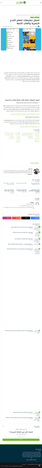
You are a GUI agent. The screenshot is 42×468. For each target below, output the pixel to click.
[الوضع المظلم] (1, 3)
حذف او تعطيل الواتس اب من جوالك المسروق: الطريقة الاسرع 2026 (20, 244)
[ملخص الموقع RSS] (36, 459)
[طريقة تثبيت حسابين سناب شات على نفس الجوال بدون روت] (36, 229)
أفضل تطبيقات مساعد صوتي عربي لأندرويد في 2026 (21, 190)
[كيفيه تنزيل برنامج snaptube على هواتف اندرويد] (36, 240)
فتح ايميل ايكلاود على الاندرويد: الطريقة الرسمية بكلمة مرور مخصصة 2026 (19, 330)
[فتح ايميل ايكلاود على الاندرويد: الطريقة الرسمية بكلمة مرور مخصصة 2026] (36, 370)
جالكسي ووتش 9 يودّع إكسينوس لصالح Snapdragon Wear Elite (34, 191)
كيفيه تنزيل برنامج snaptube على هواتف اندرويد (24, 239)
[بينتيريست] (32, 459)
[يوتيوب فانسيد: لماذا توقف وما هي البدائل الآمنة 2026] (36, 235)
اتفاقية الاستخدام (14, 466)
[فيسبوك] (30, 174)
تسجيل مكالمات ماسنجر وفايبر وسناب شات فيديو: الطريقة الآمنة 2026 (20, 249)
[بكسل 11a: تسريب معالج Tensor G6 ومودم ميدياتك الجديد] (8, 186)
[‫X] (33, 459)
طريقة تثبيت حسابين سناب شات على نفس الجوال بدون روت (22, 227)
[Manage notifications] (39, 465)
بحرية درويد (23, 464)
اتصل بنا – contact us (8, 466)
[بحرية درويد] (21, 2)
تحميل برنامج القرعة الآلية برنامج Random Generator (23, 412)
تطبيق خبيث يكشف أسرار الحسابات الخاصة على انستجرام (8, 134)
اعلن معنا (2, 466)
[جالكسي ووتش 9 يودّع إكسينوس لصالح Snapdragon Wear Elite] (33, 186)
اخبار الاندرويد (33, 15)
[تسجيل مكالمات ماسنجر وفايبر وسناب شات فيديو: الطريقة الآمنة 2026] (36, 288)
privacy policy (20, 466)
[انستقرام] (27, 174)
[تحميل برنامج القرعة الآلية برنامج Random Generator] (36, 414)
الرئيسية (37, 15)
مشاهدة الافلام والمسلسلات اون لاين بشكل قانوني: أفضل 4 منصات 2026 (19, 417)
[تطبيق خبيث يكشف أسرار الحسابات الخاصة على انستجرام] (17, 137)
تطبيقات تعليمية (34, 163)
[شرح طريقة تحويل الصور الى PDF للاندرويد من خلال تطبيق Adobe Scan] (36, 137)
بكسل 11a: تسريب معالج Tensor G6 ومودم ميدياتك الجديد (9, 191)
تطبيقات (32, 17)
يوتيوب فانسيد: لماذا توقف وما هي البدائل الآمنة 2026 (23, 232)
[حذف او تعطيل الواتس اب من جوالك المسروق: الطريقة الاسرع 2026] (36, 246)
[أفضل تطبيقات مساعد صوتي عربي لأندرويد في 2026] (21, 186)
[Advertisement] (21, 8)
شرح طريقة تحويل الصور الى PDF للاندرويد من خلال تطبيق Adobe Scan (27, 134)
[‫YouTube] (29, 174)
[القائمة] (40, 3)
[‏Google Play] (28, 459)
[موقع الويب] (31, 174)
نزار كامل (36, 26)
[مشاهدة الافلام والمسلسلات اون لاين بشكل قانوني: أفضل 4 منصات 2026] (36, 419)
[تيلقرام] (27, 459)
